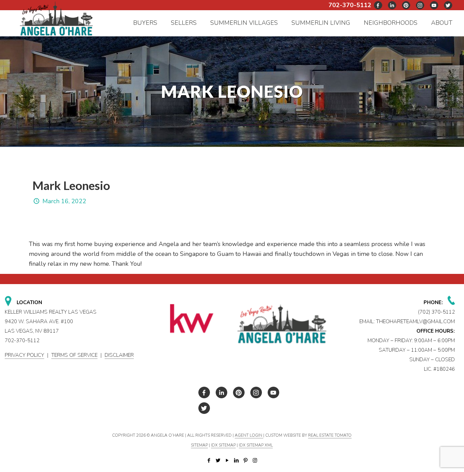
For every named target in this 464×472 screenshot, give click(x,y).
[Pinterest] (245, 460)
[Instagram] (254, 460)
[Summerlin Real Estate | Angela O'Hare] (56, 18)
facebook (378, 5)
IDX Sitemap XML (256, 445)
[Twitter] (218, 460)
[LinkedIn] (236, 460)
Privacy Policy (24, 355)
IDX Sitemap (223, 445)
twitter (392, 5)
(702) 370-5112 (436, 312)
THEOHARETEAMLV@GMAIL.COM (415, 321)
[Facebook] (209, 460)
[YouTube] (227, 460)
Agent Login (249, 435)
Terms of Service (74, 355)
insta (420, 5)
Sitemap (199, 445)
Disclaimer (119, 355)
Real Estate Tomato (330, 435)
